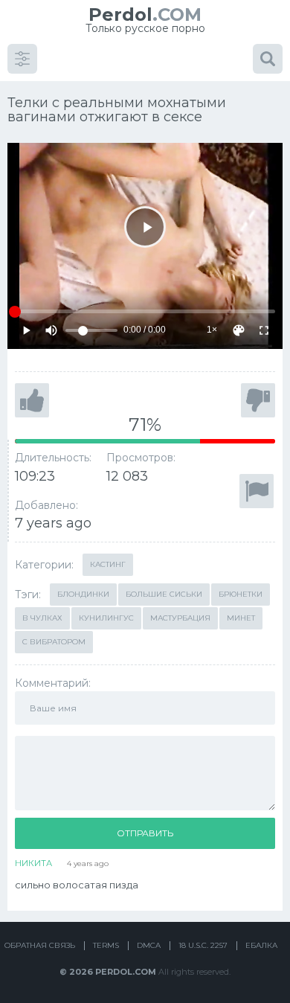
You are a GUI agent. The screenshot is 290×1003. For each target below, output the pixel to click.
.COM (145, 14)
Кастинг (108, 564)
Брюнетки (240, 594)
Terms (106, 945)
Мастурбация (180, 618)
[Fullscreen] (264, 330)
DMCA (149, 945)
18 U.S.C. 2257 (203, 945)
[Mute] (51, 330)
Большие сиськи (164, 594)
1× (212, 329)
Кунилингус (106, 618)
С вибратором (54, 642)
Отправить (145, 833)
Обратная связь (39, 945)
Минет (241, 618)
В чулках (42, 618)
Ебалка (261, 945)
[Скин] (239, 330)
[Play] (145, 227)
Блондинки (83, 594)
